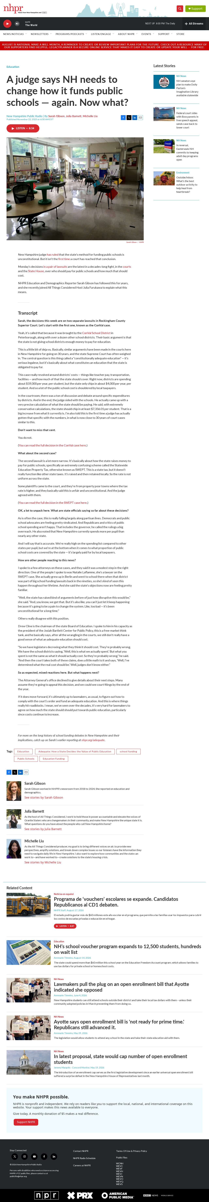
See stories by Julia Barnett (43, 829)
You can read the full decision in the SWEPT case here (53, 502)
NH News (181, 76)
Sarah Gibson (56, 116)
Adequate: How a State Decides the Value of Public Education (75, 751)
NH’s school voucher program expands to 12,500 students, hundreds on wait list (127, 949)
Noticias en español (63, 894)
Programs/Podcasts (70, 34)
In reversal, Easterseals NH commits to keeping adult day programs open (187, 152)
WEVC (119, 1166)
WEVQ (119, 1181)
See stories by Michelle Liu (42, 862)
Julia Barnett (73, 116)
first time (64, 259)
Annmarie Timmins (63, 957)
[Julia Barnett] (14, 819)
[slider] (22, 23)
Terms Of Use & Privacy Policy (131, 1151)
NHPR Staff (60, 910)
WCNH (119, 1163)
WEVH (119, 1171)
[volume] (17, 23)
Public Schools (25, 758)
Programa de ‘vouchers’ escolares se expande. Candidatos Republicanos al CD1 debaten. (116, 901)
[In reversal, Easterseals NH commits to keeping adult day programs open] (164, 146)
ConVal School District (96, 333)
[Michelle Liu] (14, 849)
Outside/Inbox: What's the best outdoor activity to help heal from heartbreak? (186, 184)
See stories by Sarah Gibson (43, 797)
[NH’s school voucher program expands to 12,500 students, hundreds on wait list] (29, 952)
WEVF (119, 1168)
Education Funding (54, 758)
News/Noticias (13, 34)
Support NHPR (26, 1122)
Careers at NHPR (82, 1165)
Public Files (121, 1157)
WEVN (119, 1176)
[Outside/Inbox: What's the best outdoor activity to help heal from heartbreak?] (164, 178)
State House (36, 271)
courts (127, 266)
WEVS (119, 1184)
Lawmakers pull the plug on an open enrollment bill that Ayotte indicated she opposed (121, 987)
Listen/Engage (101, 34)
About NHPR (126, 34)
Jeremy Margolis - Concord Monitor (72, 1067)
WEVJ (119, 1174)
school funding (128, 751)
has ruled (52, 254)
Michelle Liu (90, 116)
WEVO (119, 1179)
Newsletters (40, 34)
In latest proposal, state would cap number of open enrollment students (120, 1059)
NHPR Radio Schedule (84, 1158)
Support (196, 8)
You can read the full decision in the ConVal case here (52, 445)
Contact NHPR (80, 1151)
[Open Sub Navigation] (26, 34)
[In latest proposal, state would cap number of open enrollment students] (29, 1062)
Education (13, 67)
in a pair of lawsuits (55, 266)
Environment (182, 172)
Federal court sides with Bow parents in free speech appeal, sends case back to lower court (187, 120)
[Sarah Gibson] (14, 791)
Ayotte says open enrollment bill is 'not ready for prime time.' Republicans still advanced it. (119, 1024)
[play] (7, 24)
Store (181, 34)
